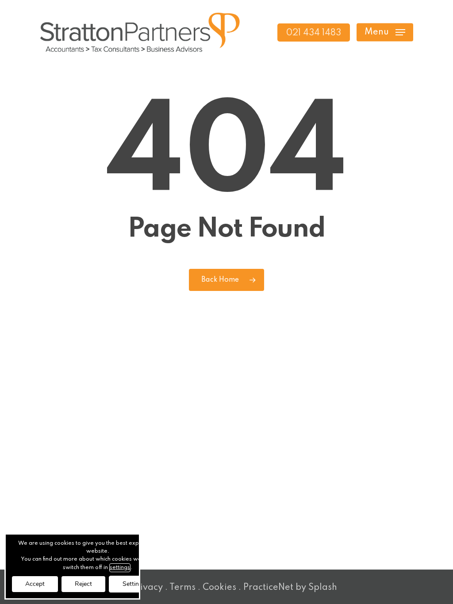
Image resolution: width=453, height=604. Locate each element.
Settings (134, 584)
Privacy (147, 587)
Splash (322, 587)
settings (120, 567)
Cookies (219, 587)
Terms (182, 587)
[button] (385, 32)
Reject (83, 584)
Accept (35, 584)
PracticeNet (268, 587)
